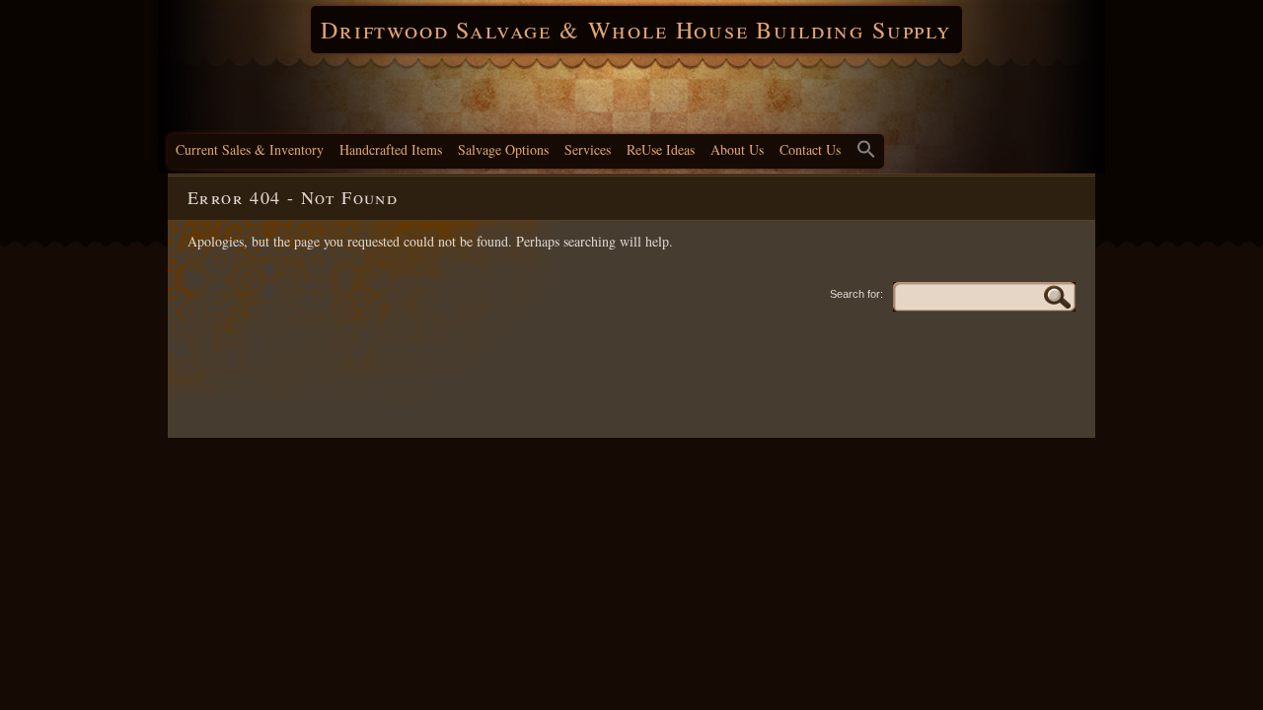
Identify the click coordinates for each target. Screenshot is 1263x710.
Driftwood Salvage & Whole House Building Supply (636, 29)
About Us (737, 149)
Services (587, 149)
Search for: (856, 294)
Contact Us (810, 149)
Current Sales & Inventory (250, 149)
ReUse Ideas (661, 149)
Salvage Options (503, 149)
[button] (866, 151)
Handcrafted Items (390, 149)
